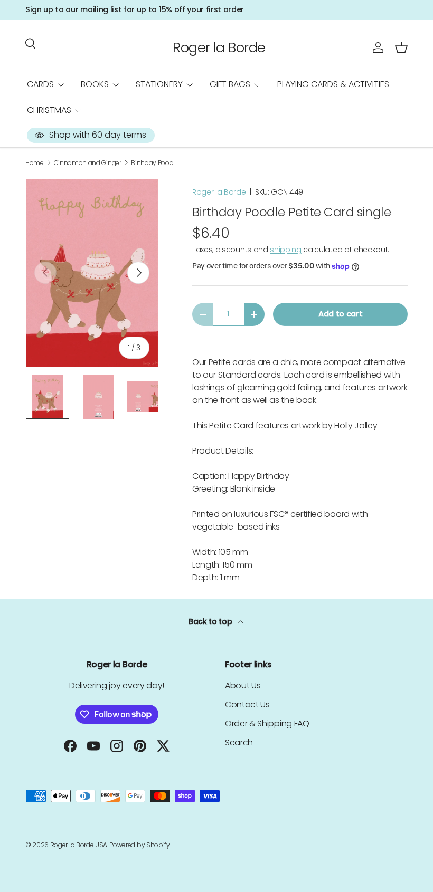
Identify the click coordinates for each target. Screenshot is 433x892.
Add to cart (340, 314)
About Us (242, 685)
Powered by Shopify (139, 844)
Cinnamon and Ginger (87, 163)
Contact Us (247, 704)
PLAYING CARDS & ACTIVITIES (333, 84)
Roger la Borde (219, 192)
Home (34, 163)
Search (239, 742)
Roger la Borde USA (78, 844)
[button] (401, 47)
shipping (285, 249)
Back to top (211, 621)
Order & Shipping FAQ (267, 723)
